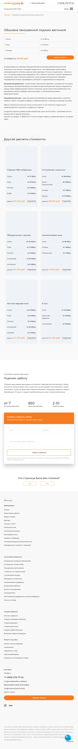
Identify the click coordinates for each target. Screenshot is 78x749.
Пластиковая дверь (11, 654)
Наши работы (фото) (11, 513)
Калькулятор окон (11, 534)
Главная (7, 15)
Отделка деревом (11, 623)
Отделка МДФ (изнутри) (13, 630)
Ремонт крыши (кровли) (13, 644)
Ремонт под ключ (11, 640)
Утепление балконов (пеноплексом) (18, 542)
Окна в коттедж (10, 600)
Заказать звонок (60, 57)
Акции (6, 510)
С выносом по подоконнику (14, 571)
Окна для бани (9, 593)
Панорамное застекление (14, 568)
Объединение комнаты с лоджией (17, 545)
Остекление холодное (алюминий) (17, 561)
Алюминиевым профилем (14, 582)
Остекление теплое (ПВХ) (13, 564)
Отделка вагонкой (11, 626)
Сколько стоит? (10, 524)
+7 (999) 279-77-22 (65, 3)
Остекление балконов (13, 557)
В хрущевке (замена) (12, 586)
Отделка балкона (11, 612)
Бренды (7, 520)
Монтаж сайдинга (11, 616)
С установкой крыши (12, 575)
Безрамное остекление (13, 579)
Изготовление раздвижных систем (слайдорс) (21, 596)
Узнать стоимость (39, 453)
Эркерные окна (10, 527)
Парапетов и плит (11, 651)
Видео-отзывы (9, 517)
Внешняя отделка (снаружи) (15, 633)
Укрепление (9, 647)
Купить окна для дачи (12, 589)
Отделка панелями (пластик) (15, 619)
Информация (9, 505)
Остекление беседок (12, 531)
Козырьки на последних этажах (16, 658)
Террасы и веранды (11, 538)
